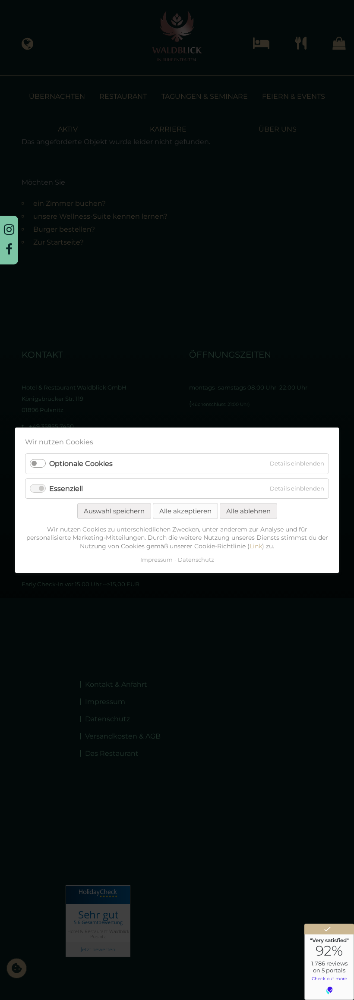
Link (256, 546)
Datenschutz (196, 559)
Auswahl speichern (114, 511)
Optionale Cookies (81, 463)
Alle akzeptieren (185, 511)
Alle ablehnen (248, 511)
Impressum (156, 559)
